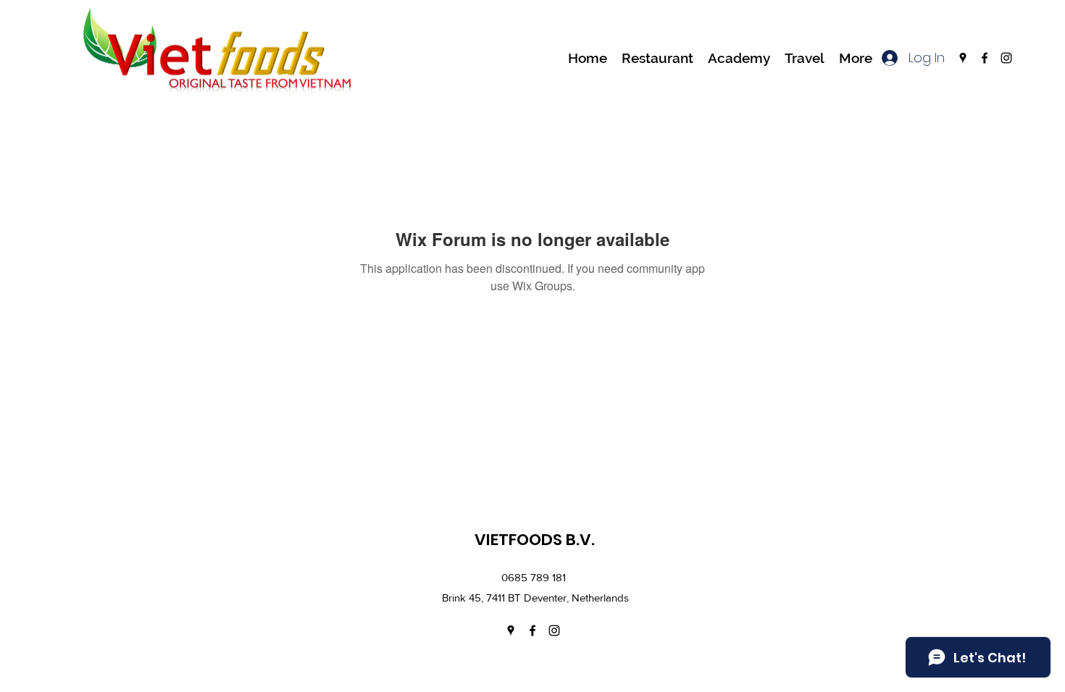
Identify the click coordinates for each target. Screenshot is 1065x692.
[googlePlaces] (963, 58)
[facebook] (984, 58)
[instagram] (1006, 58)
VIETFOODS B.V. (535, 539)
